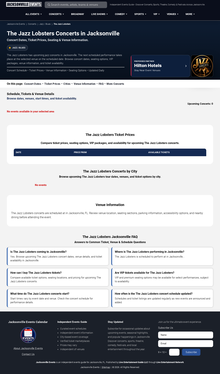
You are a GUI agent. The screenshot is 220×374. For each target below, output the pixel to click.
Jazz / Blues (45, 24)
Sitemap (106, 367)
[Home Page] (24, 4)
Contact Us (28, 354)
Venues (171, 14)
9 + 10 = (162, 352)
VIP (155, 14)
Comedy (120, 14)
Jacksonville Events (16, 24)
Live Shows (98, 14)
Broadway (77, 14)
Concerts (55, 14)
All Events (32, 14)
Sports (139, 14)
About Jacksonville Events (28, 348)
